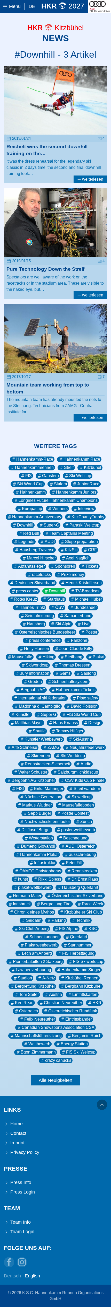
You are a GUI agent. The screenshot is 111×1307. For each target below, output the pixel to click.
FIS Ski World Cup (84, 714)
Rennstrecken (84, 871)
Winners (60, 508)
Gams (65, 673)
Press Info (20, 1182)
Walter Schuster (32, 772)
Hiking (48, 657)
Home (16, 1123)
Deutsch (12, 1275)
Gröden (35, 681)
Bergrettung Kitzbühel (35, 986)
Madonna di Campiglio (39, 706)
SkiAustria (82, 739)
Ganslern (50, 475)
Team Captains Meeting (71, 533)
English (32, 1275)
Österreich (28, 1011)
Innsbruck (22, 904)
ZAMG (53, 747)
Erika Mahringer (48, 788)
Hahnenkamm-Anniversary (36, 517)
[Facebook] (9, 1262)
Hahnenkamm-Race (34, 459)
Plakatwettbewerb (41, 945)
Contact (17, 1133)
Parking (59, 920)
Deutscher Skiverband (34, 583)
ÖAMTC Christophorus (40, 871)
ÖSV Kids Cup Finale (85, 780)
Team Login (21, 1231)
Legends (26, 541)
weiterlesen (92, 179)
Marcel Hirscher (41, 558)
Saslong (88, 673)
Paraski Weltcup (84, 525)
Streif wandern (87, 788)
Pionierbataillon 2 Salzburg (38, 961)
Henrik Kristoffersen (84, 583)
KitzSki (71, 550)
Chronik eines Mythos (34, 912)
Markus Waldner (37, 805)
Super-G (51, 525)
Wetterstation (41, 838)
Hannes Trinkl (32, 607)
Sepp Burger (39, 813)
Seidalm (33, 920)
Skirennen (40, 755)
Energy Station (74, 1044)
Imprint (17, 1142)
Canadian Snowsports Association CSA (58, 1027)
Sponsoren (65, 566)
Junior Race (88, 484)
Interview (86, 508)
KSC (93, 928)
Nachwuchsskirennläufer (47, 821)
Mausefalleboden (78, 805)
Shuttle (39, 731)
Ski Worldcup (72, 755)
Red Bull (31, 533)
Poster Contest (75, 813)
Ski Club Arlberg (34, 928)
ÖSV (59, 607)
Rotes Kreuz (25, 599)
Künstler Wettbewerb (44, 739)
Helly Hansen (36, 648)
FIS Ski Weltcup (81, 1052)
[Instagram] (22, 1262)
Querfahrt (78, 937)
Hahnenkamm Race (82, 459)
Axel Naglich (78, 558)
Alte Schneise (24, 747)
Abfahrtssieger (31, 566)
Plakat (98, 657)
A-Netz (48, 978)
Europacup (32, 508)
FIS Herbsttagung (78, 953)
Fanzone (79, 640)
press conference (45, 640)
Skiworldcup (37, 665)
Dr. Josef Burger (36, 830)
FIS (28, 475)
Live (86, 624)
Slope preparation (81, 541)
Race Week (92, 904)
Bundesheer (85, 607)
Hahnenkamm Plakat (39, 854)
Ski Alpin (63, 624)
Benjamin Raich (86, 1035)
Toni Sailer (29, 994)
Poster (91, 632)
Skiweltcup (82, 797)
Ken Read (24, 1003)
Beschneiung (75, 838)
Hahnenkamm (33, 492)
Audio (86, 764)
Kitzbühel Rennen (81, 978)
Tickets (91, 566)
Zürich (86, 821)
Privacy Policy (24, 1152)
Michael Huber (88, 599)
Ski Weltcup (80, 475)
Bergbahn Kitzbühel (83, 986)
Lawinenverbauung (33, 970)
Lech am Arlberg (37, 953)
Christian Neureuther (63, 1003)
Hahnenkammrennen (34, 467)
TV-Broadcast (87, 591)
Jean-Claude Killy (75, 648)
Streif (69, 467)
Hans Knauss (65, 723)
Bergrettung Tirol (56, 904)
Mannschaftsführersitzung (38, 1035)
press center (27, 591)
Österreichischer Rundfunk (72, 1011)
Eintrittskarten (84, 994)
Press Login (22, 1192)
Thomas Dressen (74, 665)
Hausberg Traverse (36, 550)
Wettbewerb (39, 1044)
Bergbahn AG (33, 690)
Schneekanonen (44, 937)
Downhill (25, 525)
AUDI (50, 541)
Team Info (20, 1222)
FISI (20, 788)
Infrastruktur (45, 863)
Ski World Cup (30, 484)
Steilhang (73, 657)
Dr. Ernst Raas (85, 879)
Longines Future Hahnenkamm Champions (58, 500)
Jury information (34, 673)
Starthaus (56, 599)
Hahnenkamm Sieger (80, 970)
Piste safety (87, 698)
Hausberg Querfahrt (80, 887)
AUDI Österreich (81, 846)
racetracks (41, 574)
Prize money (72, 574)
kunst (23, 879)
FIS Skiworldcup (88, 961)
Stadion (25, 978)
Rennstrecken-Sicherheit (47, 764)
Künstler (23, 714)
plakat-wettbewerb (35, 887)
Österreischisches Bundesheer (47, 632)
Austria (55, 994)
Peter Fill (74, 863)
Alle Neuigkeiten (55, 1080)
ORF (92, 550)
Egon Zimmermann (38, 1052)
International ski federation (42, 698)
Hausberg (36, 624)
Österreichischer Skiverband (78, 895)
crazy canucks (58, 1060)
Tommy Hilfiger (69, 731)
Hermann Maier (27, 895)
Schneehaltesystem (70, 681)
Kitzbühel (92, 467)
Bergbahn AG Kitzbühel (33, 780)
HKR (96, 1003)
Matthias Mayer (29, 723)
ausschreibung (82, 854)
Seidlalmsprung (39, 615)
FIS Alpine (68, 928)
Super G (48, 714)
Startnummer (79, 945)
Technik (83, 920)
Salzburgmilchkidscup (78, 772)
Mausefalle (22, 657)
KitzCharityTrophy (88, 517)
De (32, 6)
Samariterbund (77, 615)
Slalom (60, 484)
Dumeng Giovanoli (38, 846)
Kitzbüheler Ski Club (83, 912)
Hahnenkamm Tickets (76, 690)
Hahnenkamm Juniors (76, 492)
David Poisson (84, 706)
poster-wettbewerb (78, 830)
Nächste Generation (43, 797)
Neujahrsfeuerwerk (87, 747)
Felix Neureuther (39, 1019)
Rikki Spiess (49, 879)
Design (94, 723)
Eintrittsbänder (78, 1019)
